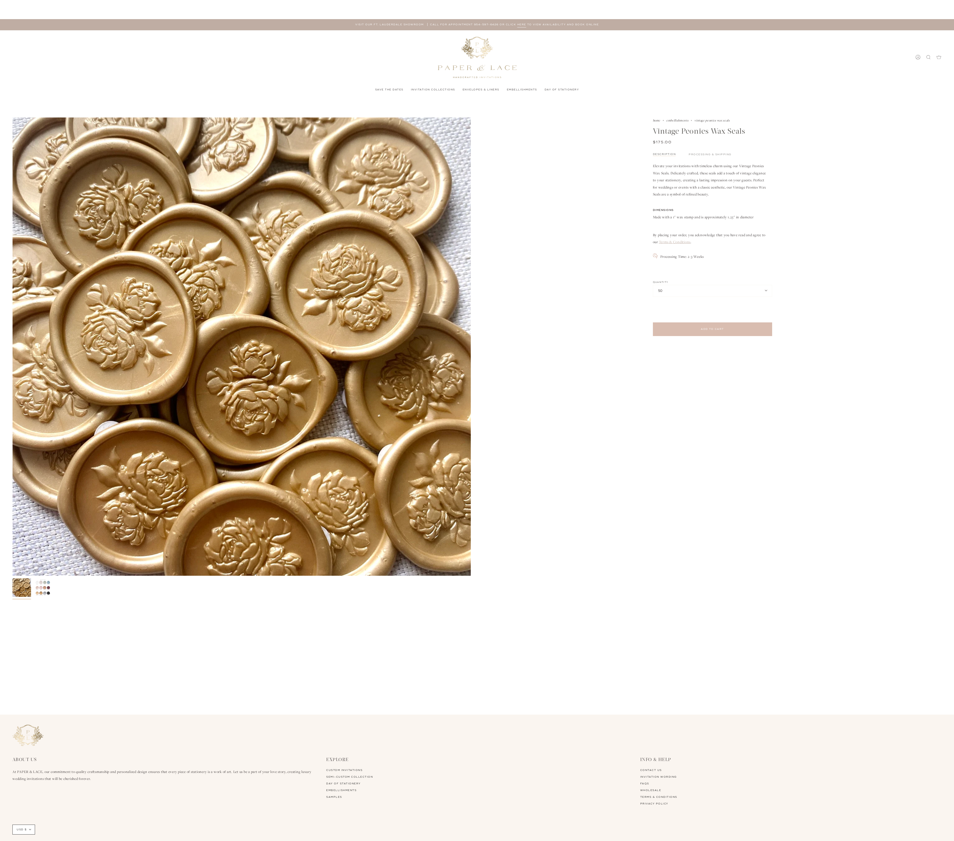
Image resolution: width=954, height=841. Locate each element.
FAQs (644, 783)
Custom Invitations (344, 770)
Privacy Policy (654, 803)
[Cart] (939, 57)
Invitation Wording (658, 776)
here (521, 24)
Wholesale (650, 790)
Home (657, 120)
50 (660, 291)
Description (664, 154)
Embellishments (677, 120)
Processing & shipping (710, 154)
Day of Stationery (343, 783)
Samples (334, 797)
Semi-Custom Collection (349, 776)
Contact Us (651, 770)
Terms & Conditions (675, 241)
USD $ (22, 829)
